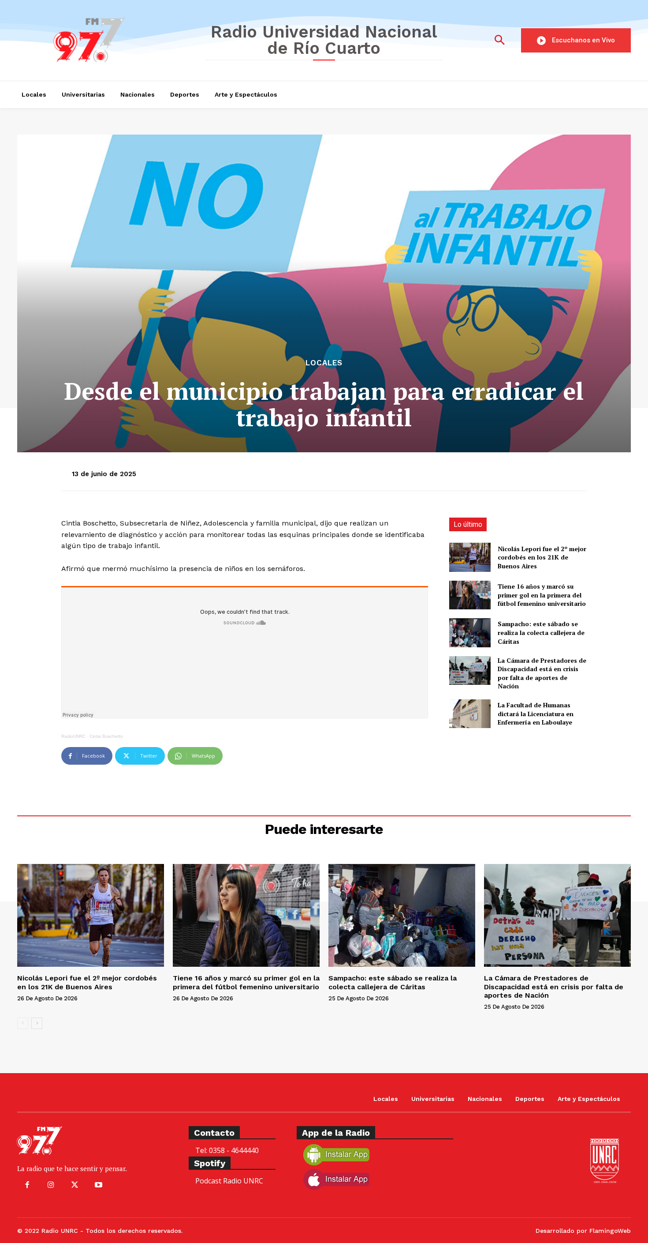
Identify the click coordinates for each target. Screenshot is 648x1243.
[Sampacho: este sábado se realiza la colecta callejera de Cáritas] (469, 632)
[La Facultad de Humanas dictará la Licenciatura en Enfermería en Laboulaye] (469, 713)
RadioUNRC (73, 736)
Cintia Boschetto (106, 736)
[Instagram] (50, 1185)
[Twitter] (74, 1185)
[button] (499, 40)
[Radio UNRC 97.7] (105, 39)
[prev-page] (22, 1023)
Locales (324, 363)
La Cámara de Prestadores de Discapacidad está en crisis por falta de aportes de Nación (542, 673)
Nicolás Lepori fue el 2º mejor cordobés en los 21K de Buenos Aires (542, 557)
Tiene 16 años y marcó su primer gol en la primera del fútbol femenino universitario (542, 595)
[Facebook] (27, 1185)
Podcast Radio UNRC (229, 1181)
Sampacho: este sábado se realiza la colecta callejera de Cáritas (541, 632)
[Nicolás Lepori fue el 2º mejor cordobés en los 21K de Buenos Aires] (469, 557)
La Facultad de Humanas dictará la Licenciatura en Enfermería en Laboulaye (536, 713)
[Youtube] (98, 1185)
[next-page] (36, 1023)
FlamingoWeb (610, 1230)
